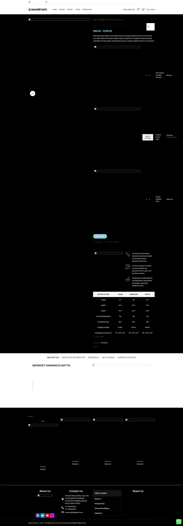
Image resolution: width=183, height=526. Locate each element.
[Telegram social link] (110, 346)
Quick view (56, 427)
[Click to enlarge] (32, 93)
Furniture (102, 20)
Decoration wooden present (160, 75)
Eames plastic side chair (43, 464)
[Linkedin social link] (107, 346)
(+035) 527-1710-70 (37, 2)
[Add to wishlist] (56, 431)
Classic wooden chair (159, 199)
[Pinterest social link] (104, 346)
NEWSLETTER (53, 2)
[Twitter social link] (102, 346)
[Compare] (56, 422)
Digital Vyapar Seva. (79, 523)
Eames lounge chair (108, 458)
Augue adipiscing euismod (140, 458)
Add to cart (100, 236)
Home (95, 20)
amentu (142, 273)
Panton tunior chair (158, 137)
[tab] (53, 356)
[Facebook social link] (99, 346)
